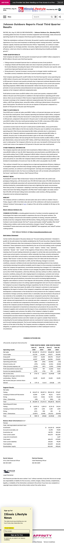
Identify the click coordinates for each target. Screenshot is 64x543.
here (25, 204)
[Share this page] (60, 16)
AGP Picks (5, 2)
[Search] (52, 17)
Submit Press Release (35, 542)
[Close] (30, 509)
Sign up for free (17, 535)
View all (60, 2)
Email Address (9, 528)
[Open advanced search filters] (55, 17)
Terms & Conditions (49, 542)
